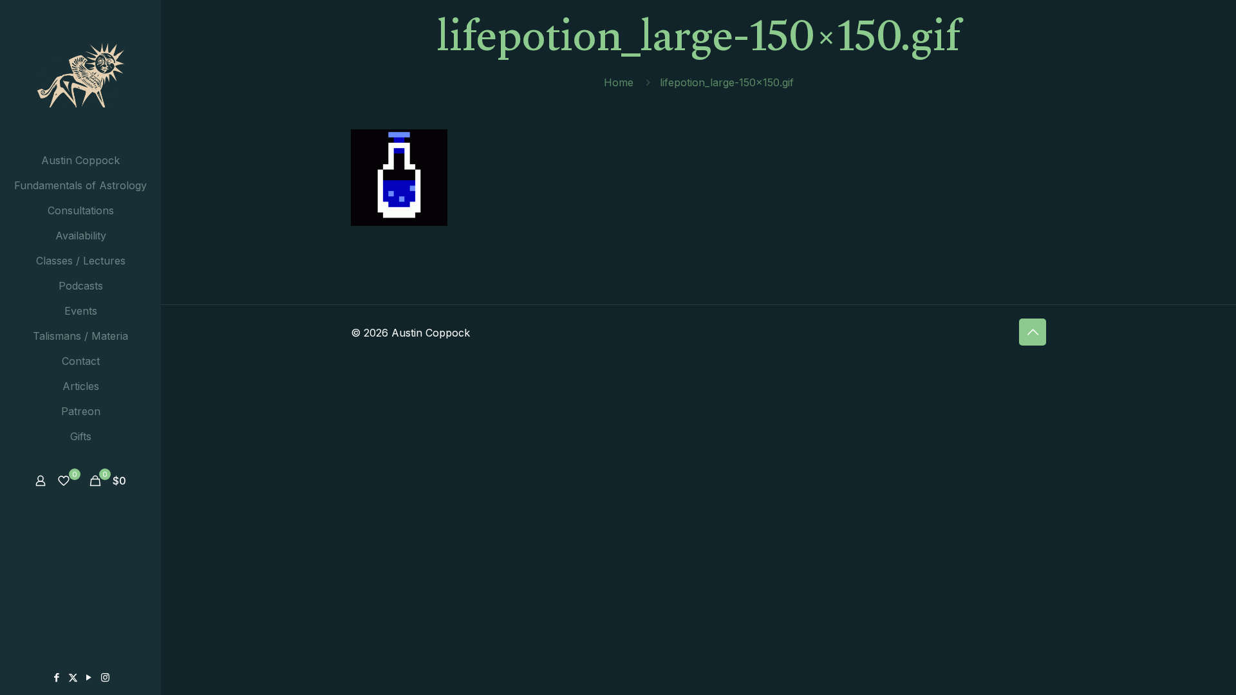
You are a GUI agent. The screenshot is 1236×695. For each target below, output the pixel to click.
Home (618, 82)
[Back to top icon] (1032, 332)
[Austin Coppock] (80, 74)
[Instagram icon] (105, 677)
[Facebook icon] (57, 677)
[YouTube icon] (89, 677)
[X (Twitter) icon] (73, 677)
